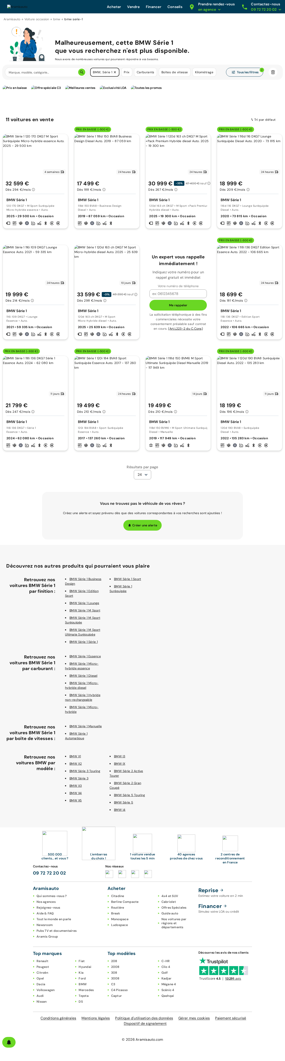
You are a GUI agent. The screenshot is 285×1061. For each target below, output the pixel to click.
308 (114, 973)
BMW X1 (75, 756)
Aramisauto (12, 19)
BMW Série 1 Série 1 (83, 642)
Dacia (41, 984)
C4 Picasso (119, 990)
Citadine (117, 896)
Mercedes (86, 990)
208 (114, 961)
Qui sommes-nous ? (52, 896)
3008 (115, 978)
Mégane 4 (168, 984)
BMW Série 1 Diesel (83, 676)
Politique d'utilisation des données (144, 1018)
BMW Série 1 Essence (85, 656)
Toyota (84, 996)
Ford (82, 978)
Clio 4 (165, 967)
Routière (117, 908)
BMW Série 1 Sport (127, 579)
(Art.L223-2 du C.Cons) (185, 329)
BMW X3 (75, 786)
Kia (81, 973)
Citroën (42, 973)
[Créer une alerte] (9, 1042)
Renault (42, 961)
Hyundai (85, 967)
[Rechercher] (81, 72)
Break (115, 913)
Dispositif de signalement (145, 1023)
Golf (164, 973)
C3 (113, 984)
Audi (40, 996)
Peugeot (43, 967)
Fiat (82, 961)
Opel (40, 978)
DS (81, 1002)
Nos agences (46, 902)
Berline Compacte (125, 902)
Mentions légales (95, 1018)
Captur (116, 996)
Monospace (119, 919)
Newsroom (45, 925)
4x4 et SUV (169, 896)
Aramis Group (47, 936)
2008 (115, 967)
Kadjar (166, 978)
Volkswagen (46, 990)
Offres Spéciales (174, 908)
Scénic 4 (167, 990)
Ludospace (119, 925)
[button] (115, 72)
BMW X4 (75, 793)
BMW (83, 984)
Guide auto (169, 913)
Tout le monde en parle (54, 919)
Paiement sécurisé (230, 1018)
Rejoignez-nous (48, 908)
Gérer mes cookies (194, 1018)
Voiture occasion (36, 19)
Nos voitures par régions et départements (174, 923)
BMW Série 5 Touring (129, 795)
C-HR (165, 961)
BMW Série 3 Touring (84, 771)
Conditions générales (58, 1018)
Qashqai (167, 996)
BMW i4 (120, 810)
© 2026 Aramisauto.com (142, 1039)
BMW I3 (119, 756)
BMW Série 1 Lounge (84, 603)
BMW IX (119, 764)
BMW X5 (75, 800)
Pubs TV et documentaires (57, 931)
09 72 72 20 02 (49, 873)
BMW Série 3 (78, 778)
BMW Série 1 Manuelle (85, 726)
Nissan (42, 1002)
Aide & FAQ (45, 913)
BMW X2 (75, 764)
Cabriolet (168, 902)
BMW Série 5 (123, 802)
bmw (57, 19)
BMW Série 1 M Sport (84, 610)
